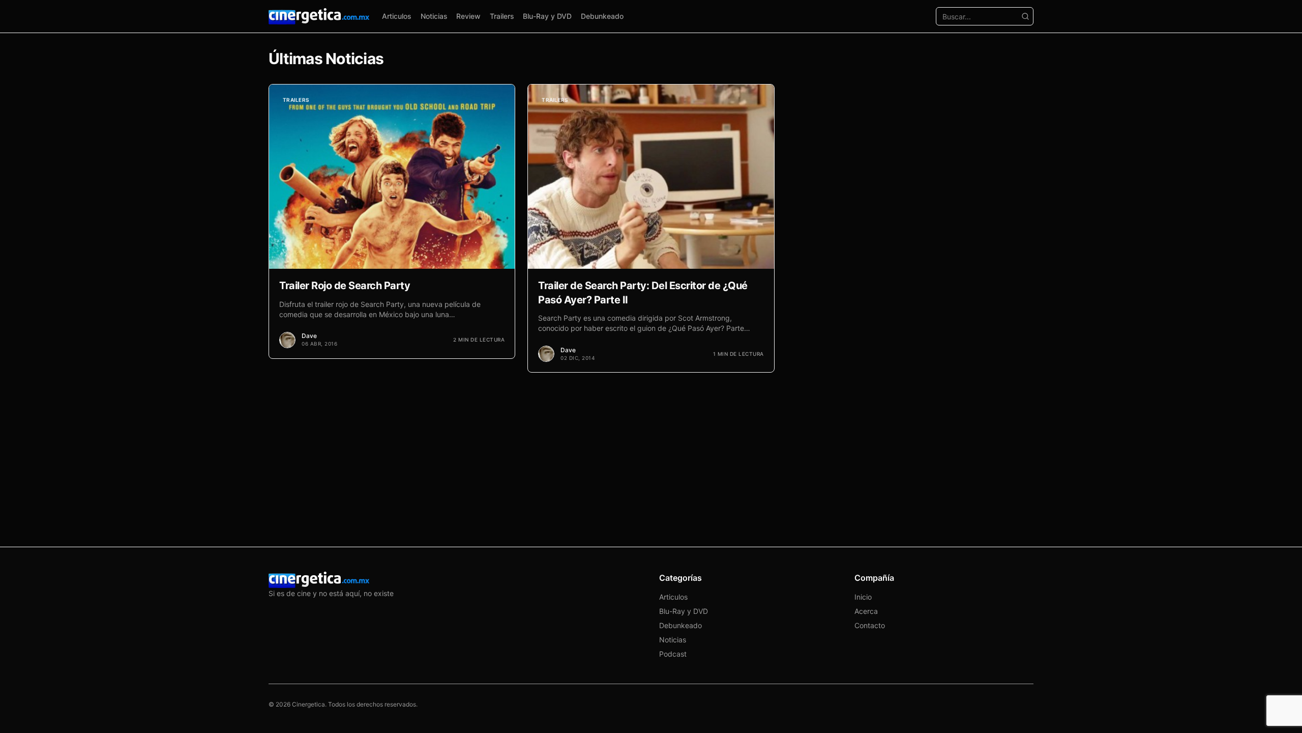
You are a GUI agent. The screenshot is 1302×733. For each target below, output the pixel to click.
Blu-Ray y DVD (547, 16)
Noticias (434, 16)
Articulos (396, 16)
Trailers (502, 16)
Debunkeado (602, 16)
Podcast (673, 654)
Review (468, 16)
